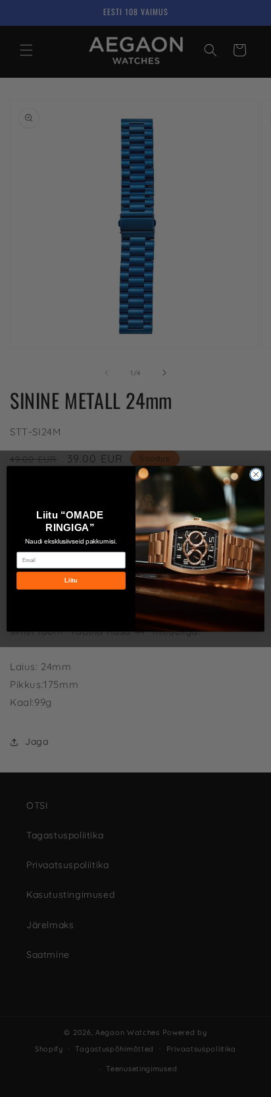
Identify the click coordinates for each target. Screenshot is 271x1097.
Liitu (70, 580)
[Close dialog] (256, 474)
